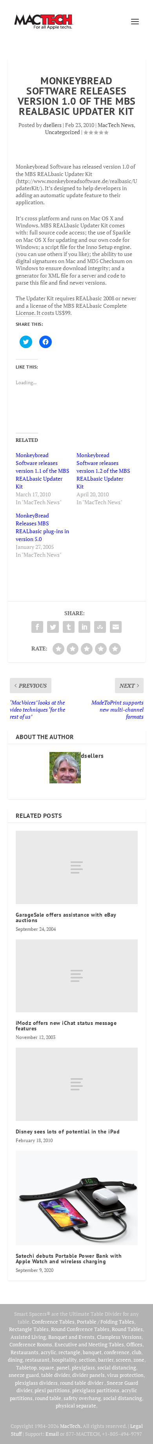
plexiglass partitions (95, 1390)
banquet (92, 1352)
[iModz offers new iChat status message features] (77, 976)
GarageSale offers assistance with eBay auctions (66, 917)
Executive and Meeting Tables (89, 1344)
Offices (134, 1344)
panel (62, 1367)
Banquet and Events (71, 1336)
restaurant (37, 1359)
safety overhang (82, 1398)
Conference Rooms (30, 1344)
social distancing (116, 1367)
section (87, 1359)
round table (48, 1398)
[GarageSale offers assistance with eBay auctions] (77, 867)
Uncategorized (62, 132)
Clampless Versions (119, 1336)
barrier (105, 1359)
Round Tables (127, 1329)
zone (138, 1359)
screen (123, 1359)
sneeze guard (24, 1375)
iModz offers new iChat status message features (66, 1025)
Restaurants (24, 1352)
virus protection (125, 1375)
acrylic (48, 1352)
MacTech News (116, 125)
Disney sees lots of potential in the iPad (68, 1131)
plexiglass (83, 1367)
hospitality (64, 1359)
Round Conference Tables (80, 1329)
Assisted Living (28, 1336)
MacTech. (71, 1425)
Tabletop (26, 1367)
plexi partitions (52, 1390)
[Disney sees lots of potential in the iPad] (77, 1084)
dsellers (52, 125)
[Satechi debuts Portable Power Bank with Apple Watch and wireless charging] (77, 1198)
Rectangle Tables (29, 1329)
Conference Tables (53, 1321)
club (136, 1352)
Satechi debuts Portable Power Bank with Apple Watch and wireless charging (69, 1258)
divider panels (88, 1375)
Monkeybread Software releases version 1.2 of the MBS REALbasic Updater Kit (103, 470)
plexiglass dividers (36, 1382)
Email (52, 1433)
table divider (55, 1375)
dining (15, 1359)
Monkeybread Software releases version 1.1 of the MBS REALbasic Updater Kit (42, 470)
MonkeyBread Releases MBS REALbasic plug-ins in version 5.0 (42, 527)
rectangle (69, 1352)
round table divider (82, 1382)
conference (116, 1352)
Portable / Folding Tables (105, 1321)
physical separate (76, 1405)
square (46, 1367)
